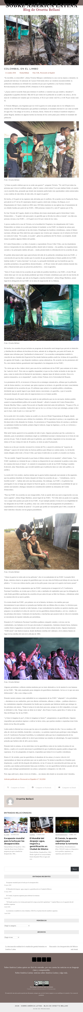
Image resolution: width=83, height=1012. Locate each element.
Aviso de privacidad (41, 1009)
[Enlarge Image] (41, 40)
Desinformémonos (61, 834)
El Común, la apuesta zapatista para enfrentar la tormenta (66, 841)
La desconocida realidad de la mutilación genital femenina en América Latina (25, 948)
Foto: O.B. (36, 73)
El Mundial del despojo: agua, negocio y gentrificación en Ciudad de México (39, 843)
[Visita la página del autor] (10, 801)
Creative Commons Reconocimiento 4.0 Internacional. (41, 989)
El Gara (6, 834)
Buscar (75, 869)
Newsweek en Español (47, 73)
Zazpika (32, 834)
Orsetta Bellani (24, 73)
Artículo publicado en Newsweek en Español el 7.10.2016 (24, 779)
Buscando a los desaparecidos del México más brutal (63, 948)
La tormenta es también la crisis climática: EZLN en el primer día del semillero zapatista (31, 911)
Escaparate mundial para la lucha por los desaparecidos (14, 841)
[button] (16, 787)
